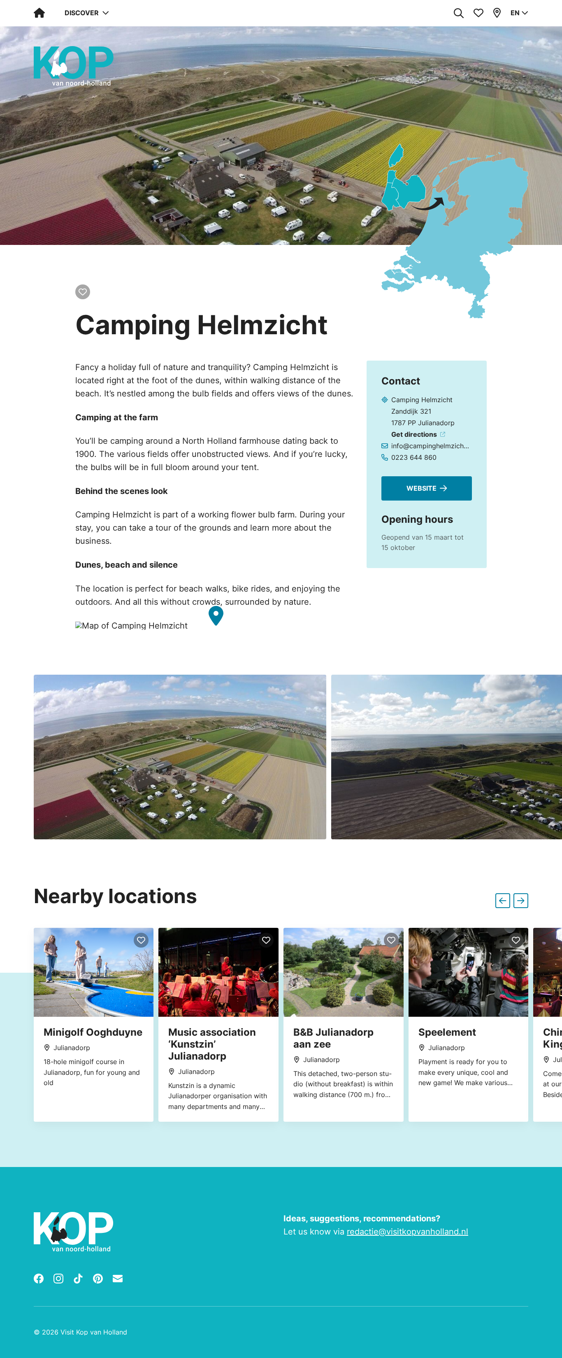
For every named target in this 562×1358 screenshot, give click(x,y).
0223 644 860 (414, 457)
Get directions (414, 434)
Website (421, 488)
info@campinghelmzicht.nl (430, 446)
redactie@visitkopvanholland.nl (407, 1232)
